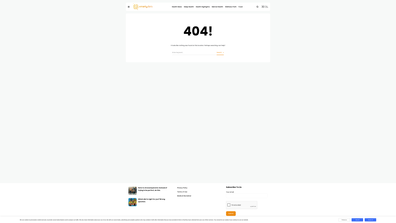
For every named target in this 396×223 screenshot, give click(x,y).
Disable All (370, 219)
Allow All (357, 219)
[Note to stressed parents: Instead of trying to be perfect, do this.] (132, 191)
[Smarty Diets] (151, 7)
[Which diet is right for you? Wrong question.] (132, 202)
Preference (344, 219)
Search (219, 52)
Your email (230, 192)
